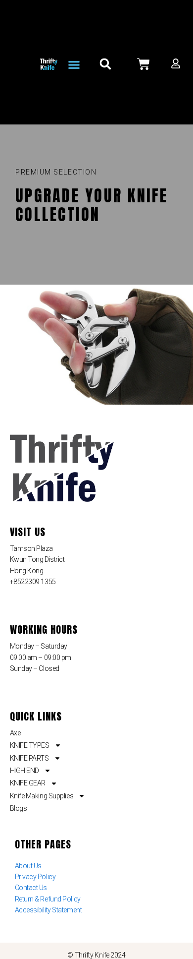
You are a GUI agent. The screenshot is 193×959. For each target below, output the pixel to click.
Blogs (18, 808)
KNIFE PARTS (29, 758)
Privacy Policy (35, 877)
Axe (15, 733)
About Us (28, 866)
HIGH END (24, 771)
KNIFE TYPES (29, 745)
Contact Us (31, 888)
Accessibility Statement (48, 910)
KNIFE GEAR (28, 783)
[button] (74, 65)
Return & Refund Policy (48, 899)
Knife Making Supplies (42, 796)
